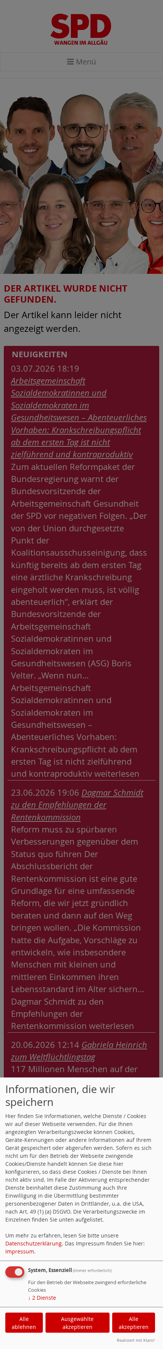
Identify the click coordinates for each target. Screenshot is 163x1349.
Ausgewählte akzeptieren (77, 1322)
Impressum (19, 1251)
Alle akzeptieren (134, 1322)
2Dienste (42, 1297)
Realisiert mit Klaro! (136, 1340)
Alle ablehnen (24, 1322)
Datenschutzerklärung (33, 1243)
